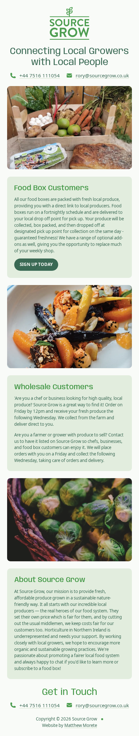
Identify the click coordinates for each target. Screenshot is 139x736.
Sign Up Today (36, 264)
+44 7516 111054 (39, 75)
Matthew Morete (80, 725)
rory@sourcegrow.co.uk (102, 75)
